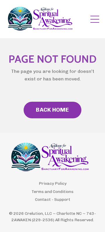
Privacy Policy (52, 183)
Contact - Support (52, 199)
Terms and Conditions (53, 191)
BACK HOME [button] (52, 109)
